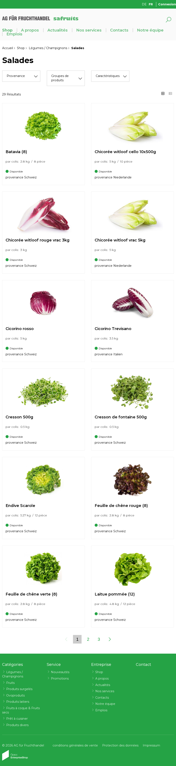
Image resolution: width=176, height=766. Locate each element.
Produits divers (17, 725)
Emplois (14, 34)
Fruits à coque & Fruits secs (21, 710)
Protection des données (120, 745)
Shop (7, 30)
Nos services (89, 30)
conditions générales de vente (75, 745)
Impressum (151, 745)
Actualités (57, 30)
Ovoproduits (15, 695)
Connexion (167, 4)
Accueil (7, 48)
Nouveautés (60, 672)
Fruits (10, 683)
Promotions (60, 678)
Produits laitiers (17, 702)
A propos (30, 30)
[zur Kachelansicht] (162, 93)
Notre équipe (150, 30)
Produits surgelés (19, 689)
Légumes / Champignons (48, 48)
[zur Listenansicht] (170, 93)
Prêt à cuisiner (17, 719)
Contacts (119, 30)
